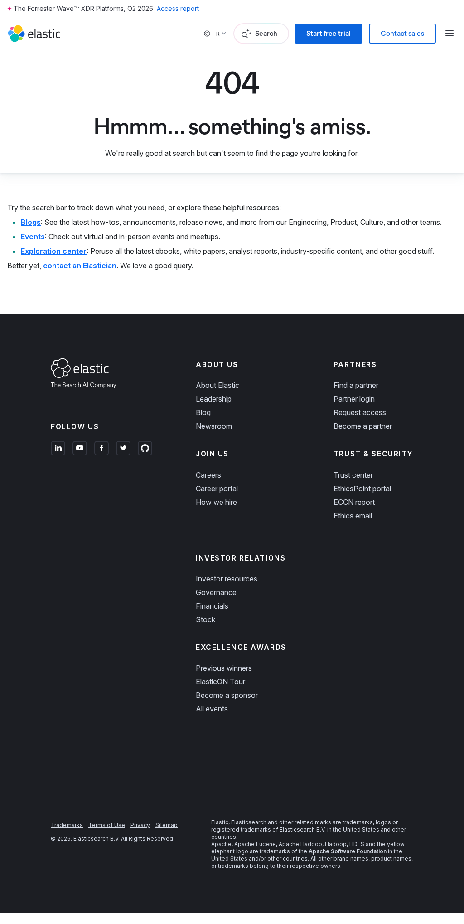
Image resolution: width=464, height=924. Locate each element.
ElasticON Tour (220, 681)
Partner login (354, 398)
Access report (178, 8)
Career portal (217, 488)
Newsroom (214, 426)
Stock (205, 619)
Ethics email (353, 515)
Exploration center (54, 251)
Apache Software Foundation (348, 851)
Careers (208, 474)
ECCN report (354, 502)
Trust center (353, 474)
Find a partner (356, 385)
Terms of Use (106, 825)
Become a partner (363, 426)
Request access (360, 412)
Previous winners (224, 667)
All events (212, 708)
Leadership (214, 398)
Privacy (140, 825)
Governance (216, 592)
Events (33, 236)
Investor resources (226, 578)
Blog (203, 412)
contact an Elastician (79, 265)
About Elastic (217, 385)
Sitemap (166, 825)
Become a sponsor (227, 695)
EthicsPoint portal (362, 488)
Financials (212, 605)
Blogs (31, 222)
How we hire (216, 502)
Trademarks (67, 825)
